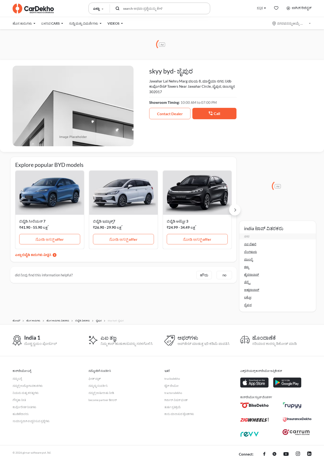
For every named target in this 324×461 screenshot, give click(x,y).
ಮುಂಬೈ (248, 259)
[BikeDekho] (254, 405)
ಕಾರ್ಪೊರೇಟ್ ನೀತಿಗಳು (24, 407)
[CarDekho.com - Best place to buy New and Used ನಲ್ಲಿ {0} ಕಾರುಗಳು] (33, 9)
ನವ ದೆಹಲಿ (250, 244)
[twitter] (274, 454)
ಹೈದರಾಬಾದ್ (251, 274)
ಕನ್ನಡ (260, 7)
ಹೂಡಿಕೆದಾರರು (21, 414)
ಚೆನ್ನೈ (247, 282)
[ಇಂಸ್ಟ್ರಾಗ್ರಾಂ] (298, 454)
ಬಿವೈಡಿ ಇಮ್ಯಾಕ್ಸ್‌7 (104, 221)
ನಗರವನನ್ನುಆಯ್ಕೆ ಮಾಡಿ (292, 23)
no (224, 275)
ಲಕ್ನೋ (247, 297)
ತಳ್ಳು (246, 267)
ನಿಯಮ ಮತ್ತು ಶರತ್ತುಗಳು (26, 393)
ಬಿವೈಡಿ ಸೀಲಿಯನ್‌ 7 (32, 221)
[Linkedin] (309, 454)
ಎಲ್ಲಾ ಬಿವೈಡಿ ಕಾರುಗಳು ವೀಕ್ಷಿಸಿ (33, 255)
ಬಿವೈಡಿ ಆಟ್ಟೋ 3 (177, 221)
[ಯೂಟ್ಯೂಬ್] (286, 454)
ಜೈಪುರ (248, 305)
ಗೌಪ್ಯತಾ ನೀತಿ (19, 400)
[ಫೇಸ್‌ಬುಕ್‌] (264, 454)
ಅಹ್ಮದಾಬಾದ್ (251, 290)
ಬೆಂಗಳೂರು (250, 252)
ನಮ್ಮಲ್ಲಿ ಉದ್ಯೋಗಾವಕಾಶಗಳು (28, 386)
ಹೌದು (204, 275)
